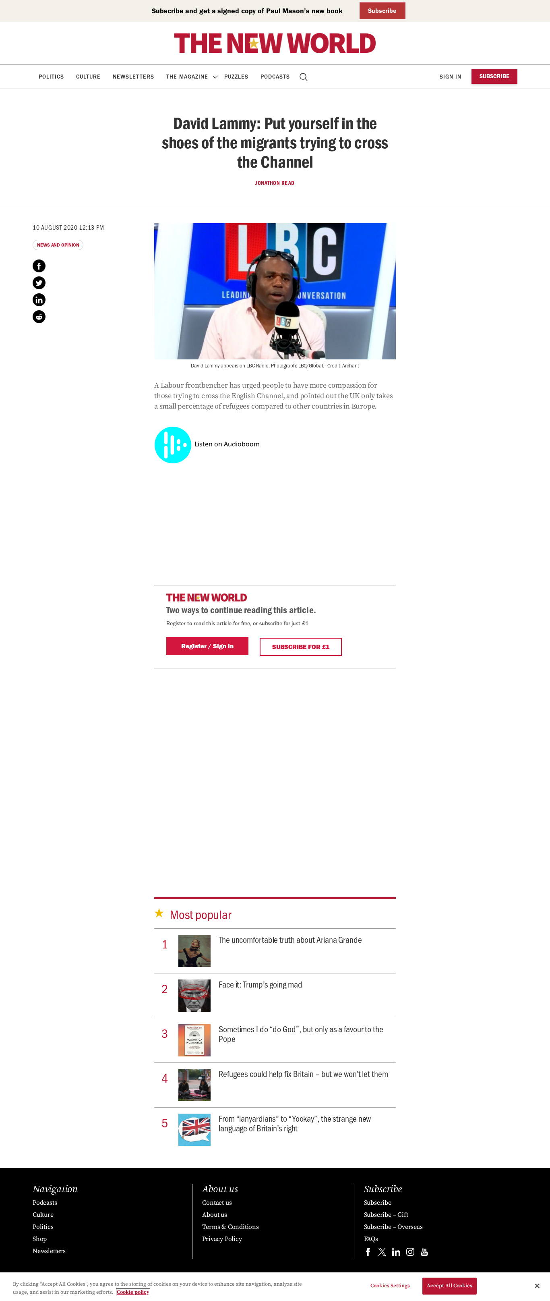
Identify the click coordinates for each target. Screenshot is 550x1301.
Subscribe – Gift (386, 1215)
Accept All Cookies (449, 1285)
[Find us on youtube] (424, 1253)
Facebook (39, 265)
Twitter (39, 282)
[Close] (537, 1286)
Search (304, 77)
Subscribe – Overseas (393, 1227)
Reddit (39, 316)
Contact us (217, 1203)
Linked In (39, 299)
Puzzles (236, 76)
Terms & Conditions (230, 1227)
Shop (40, 1239)
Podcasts (275, 76)
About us (214, 1215)
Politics (51, 76)
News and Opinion (58, 245)
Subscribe (382, 11)
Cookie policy (133, 1292)
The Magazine (187, 76)
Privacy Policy (222, 1239)
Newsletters (133, 76)
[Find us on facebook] (368, 1253)
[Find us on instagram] (410, 1253)
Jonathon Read (275, 183)
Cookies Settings (390, 1285)
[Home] (275, 43)
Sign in (450, 76)
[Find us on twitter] (382, 1253)
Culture (88, 76)
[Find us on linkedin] (396, 1253)
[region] (275, 1286)
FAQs (371, 1239)
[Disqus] (275, 769)
